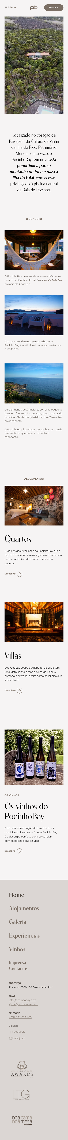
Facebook (18, 1032)
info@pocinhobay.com (22, 1000)
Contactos (18, 969)
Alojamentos (24, 909)
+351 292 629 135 (20, 1017)
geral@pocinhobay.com (23, 1004)
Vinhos (17, 950)
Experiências (24, 936)
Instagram (18, 1038)
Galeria (17, 922)
